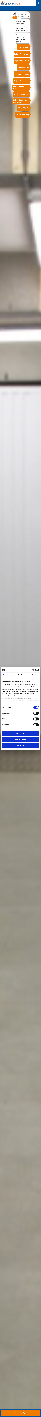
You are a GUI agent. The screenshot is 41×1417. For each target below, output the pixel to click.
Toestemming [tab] (7, 675)
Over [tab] (33, 675)
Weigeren (20, 745)
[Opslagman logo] (10, 3)
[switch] (36, 713)
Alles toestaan (20, 733)
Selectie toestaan (20, 739)
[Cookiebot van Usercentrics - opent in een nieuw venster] (30, 670)
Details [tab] (20, 675)
